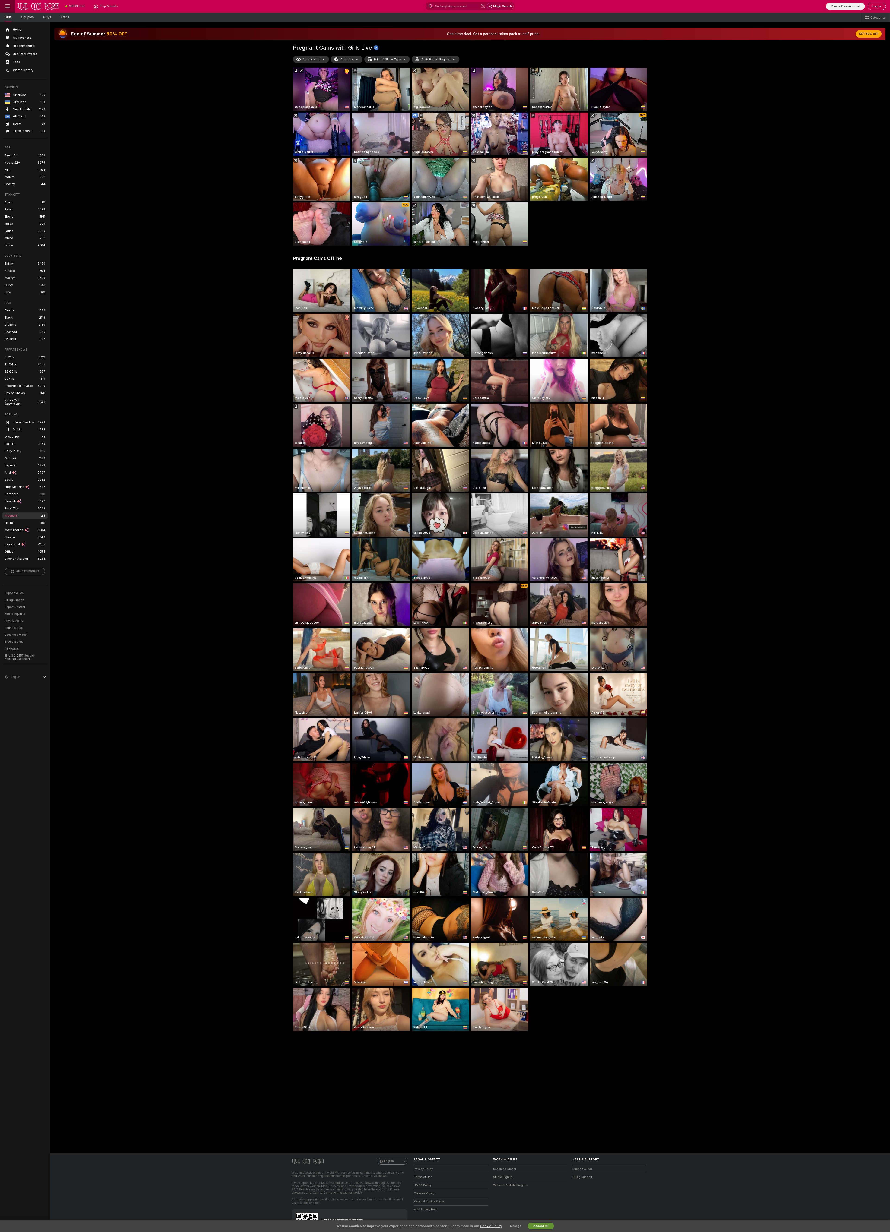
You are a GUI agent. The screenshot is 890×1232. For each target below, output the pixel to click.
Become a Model (16, 634)
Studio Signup (14, 641)
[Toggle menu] (7, 6)
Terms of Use (14, 627)
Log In (876, 6)
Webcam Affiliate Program (510, 1185)
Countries (347, 59)
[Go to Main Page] (38, 6)
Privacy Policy (14, 620)
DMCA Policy (423, 1185)
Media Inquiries (15, 614)
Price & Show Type (387, 59)
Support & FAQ (14, 593)
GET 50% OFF (868, 33)
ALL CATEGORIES (27, 571)
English (389, 1161)
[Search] (483, 6)
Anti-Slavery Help (425, 1209)
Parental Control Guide (429, 1201)
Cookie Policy (491, 1226)
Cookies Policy (424, 1193)
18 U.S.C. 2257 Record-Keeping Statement (20, 657)
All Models (12, 648)
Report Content (15, 607)
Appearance (311, 59)
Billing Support (14, 600)
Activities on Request (436, 59)
